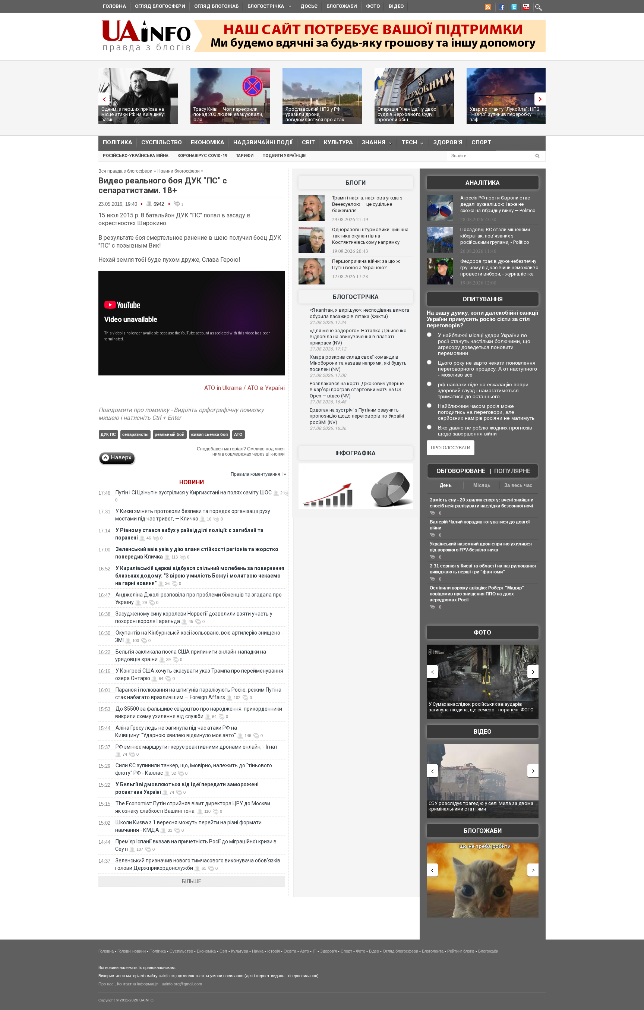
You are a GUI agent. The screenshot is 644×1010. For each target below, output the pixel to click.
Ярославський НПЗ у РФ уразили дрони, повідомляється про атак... (316, 114)
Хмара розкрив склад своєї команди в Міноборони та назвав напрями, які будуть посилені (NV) (358, 363)
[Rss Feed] (487, 8)
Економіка (207, 142)
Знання (371, 144)
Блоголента (432, 951)
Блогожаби (341, 6)
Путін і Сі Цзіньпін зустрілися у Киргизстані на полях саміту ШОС (194, 492)
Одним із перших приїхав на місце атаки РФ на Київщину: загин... (133, 114)
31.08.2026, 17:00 (328, 375)
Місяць (481, 485)
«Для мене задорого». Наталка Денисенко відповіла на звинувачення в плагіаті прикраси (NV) (358, 337)
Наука (257, 951)
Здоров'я (448, 142)
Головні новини (131, 951)
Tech (407, 144)
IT (314, 951)
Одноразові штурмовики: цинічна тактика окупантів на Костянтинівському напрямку (370, 236)
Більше (191, 881)
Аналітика (482, 182)
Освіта (290, 951)
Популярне (512, 471)
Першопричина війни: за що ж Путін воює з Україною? (366, 264)
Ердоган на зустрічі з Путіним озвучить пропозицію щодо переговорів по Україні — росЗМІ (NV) (359, 416)
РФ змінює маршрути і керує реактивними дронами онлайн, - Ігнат (197, 747)
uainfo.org (168, 975)
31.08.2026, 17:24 (328, 322)
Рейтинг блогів (460, 951)
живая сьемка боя (209, 434)
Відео (396, 6)
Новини (191, 482)
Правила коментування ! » (258, 474)
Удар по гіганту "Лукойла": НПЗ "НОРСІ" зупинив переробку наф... (505, 114)
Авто (304, 951)
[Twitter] (512, 8)
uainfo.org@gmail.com (182, 984)
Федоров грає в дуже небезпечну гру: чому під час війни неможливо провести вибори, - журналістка (499, 267)
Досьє (309, 6)
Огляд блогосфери (160, 6)
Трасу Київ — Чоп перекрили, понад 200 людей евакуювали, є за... (228, 114)
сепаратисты (135, 434)
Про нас (106, 984)
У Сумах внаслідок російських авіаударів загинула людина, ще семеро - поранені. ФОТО (481, 707)
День (446, 485)
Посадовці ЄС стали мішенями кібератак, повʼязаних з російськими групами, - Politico (495, 236)
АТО (238, 434)
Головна (114, 6)
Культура (338, 142)
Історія (273, 951)
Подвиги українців (284, 155)
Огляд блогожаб (216, 6)
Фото (373, 6)
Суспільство (161, 142)
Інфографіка (355, 453)
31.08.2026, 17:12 (328, 349)
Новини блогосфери (178, 171)
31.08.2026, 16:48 (328, 402)
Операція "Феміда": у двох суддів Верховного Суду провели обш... (407, 114)
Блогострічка (263, 7)
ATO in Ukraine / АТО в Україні (244, 387)
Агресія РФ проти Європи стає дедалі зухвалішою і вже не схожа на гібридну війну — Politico (498, 204)
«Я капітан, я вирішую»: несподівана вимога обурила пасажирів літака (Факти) (359, 313)
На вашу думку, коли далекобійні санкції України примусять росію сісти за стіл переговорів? (482, 318)
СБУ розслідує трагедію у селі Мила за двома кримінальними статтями (481, 806)
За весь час (518, 485)
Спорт (481, 142)
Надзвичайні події (263, 142)
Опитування (483, 299)
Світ (308, 142)
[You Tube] (525, 8)
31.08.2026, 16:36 (328, 428)
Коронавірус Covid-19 (202, 155)
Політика (117, 142)
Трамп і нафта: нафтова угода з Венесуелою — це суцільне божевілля (367, 204)
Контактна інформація (137, 984)
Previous (102, 99)
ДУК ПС (108, 434)
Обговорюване (460, 471)
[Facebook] (500, 8)
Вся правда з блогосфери (125, 171)
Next (541, 99)
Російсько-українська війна (135, 155)
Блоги (355, 182)
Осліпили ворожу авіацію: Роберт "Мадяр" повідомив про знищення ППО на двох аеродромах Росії (477, 593)
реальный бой (169, 434)
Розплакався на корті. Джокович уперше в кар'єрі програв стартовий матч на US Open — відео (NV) (357, 390)
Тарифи (244, 155)
